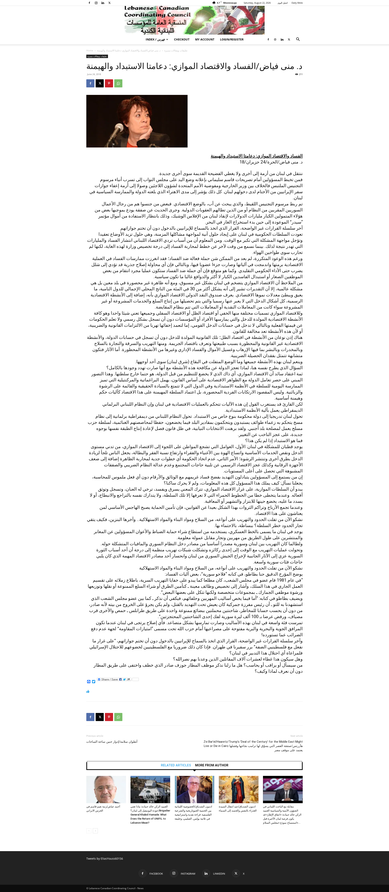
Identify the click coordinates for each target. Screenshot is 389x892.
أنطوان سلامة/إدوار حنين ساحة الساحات (111, 742)
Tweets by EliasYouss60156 (104, 858)
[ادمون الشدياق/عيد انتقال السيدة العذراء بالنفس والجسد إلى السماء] (239, 789)
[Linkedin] (103, 3)
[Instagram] (96, 3)
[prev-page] (88, 830)
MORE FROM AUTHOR (211, 765)
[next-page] (95, 830)
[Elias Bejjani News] (194, 20)
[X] (109, 3)
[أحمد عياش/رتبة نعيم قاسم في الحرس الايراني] (106, 789)
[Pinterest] (109, 83)
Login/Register (232, 39)
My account (204, 39)
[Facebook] (89, 3)
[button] (298, 40)
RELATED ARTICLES (176, 765)
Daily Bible (297, 2)
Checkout (181, 39)
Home (89, 50)
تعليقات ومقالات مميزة (175, 50)
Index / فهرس (155, 39)
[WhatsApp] (118, 83)
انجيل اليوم (283, 2)
